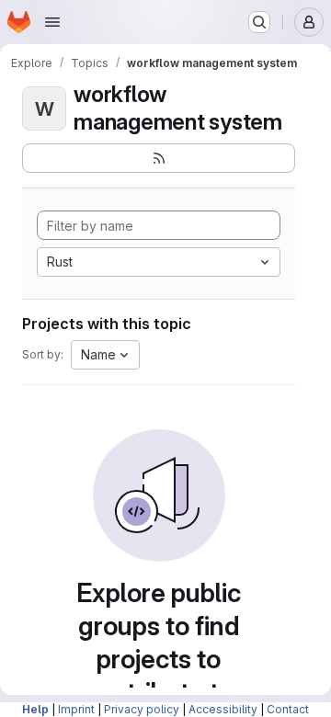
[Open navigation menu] (52, 22)
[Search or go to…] (259, 22)
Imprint (76, 709)
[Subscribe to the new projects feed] (158, 158)
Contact (288, 709)
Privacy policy (141, 709)
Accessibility (222, 709)
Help (35, 709)
